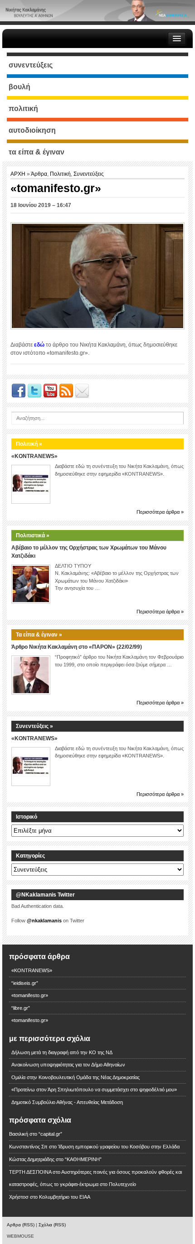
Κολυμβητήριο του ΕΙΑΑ (64, 1197)
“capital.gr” (50, 1134)
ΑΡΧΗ (18, 174)
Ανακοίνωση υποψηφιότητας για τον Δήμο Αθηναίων (68, 1064)
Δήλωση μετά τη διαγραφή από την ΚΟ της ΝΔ (61, 1052)
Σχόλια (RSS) (52, 1224)
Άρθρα (39, 174)
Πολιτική (60, 174)
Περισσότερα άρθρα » (160, 512)
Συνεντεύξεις (88, 174)
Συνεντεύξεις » (34, 726)
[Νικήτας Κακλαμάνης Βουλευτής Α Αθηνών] (97, 10)
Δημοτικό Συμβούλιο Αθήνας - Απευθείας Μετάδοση (67, 1102)
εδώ (39, 345)
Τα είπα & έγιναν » (39, 635)
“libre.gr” (20, 1008)
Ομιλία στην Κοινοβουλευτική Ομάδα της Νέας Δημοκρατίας (75, 1077)
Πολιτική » (29, 444)
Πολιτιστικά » (32, 535)
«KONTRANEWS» (34, 456)
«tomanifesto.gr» (29, 995)
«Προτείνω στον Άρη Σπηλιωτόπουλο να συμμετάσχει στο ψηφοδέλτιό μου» (94, 1089)
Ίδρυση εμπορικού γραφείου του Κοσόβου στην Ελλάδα (119, 1146)
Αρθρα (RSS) (20, 1224)
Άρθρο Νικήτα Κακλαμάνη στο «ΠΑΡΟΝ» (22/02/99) (76, 647)
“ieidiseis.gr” (24, 983)
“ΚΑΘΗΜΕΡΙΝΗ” (83, 1159)
